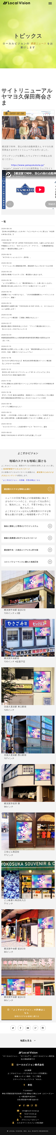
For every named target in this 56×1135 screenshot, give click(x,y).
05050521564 (30, 1117)
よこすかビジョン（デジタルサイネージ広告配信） (28, 1073)
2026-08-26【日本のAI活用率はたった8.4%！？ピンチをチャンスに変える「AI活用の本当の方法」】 (27, 231)
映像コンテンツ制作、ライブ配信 (28, 1076)
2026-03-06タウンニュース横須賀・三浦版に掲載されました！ (20, 316)
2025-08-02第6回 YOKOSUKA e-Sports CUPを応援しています (21, 433)
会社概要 (28, 1070)
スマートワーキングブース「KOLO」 (28, 1079)
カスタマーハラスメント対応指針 (30, 1123)
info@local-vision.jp (30, 1111)
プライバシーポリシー (30, 1120)
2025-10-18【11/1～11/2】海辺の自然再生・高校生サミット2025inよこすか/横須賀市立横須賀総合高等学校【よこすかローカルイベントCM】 (27, 395)
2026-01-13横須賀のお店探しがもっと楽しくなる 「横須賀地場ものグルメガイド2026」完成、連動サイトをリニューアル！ (26, 349)
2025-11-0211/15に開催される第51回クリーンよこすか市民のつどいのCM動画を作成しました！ (27, 383)
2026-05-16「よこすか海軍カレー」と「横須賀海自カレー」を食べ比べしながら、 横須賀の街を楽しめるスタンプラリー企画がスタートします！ (27, 283)
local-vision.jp (30, 1114)
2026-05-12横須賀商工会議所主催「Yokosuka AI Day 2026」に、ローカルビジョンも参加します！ (27, 306)
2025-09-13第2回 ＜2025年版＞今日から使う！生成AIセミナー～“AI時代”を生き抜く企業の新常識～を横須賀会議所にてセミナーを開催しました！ (27, 415)
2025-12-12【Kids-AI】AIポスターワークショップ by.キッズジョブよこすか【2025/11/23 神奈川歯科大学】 (25, 372)
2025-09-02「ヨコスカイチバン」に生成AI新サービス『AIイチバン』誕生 (24, 425)
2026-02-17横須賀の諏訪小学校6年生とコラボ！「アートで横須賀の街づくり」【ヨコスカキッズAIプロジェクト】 (26, 326)
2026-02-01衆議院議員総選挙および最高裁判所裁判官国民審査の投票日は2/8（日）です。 (25, 338)
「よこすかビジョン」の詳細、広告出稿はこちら (20, 480)
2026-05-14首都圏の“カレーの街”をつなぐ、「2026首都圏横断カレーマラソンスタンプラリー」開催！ (27, 294)
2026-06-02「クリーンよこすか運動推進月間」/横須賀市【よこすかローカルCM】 (27, 264)
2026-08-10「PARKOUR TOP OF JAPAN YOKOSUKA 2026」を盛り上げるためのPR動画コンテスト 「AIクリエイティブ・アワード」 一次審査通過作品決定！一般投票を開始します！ (27, 244)
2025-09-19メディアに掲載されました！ (12, 405)
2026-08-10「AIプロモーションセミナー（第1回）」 (16, 255)
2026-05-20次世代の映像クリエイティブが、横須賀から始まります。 (22, 273)
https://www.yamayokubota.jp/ (27, 165)
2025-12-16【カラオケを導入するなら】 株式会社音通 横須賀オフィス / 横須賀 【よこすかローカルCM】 (26, 360)
